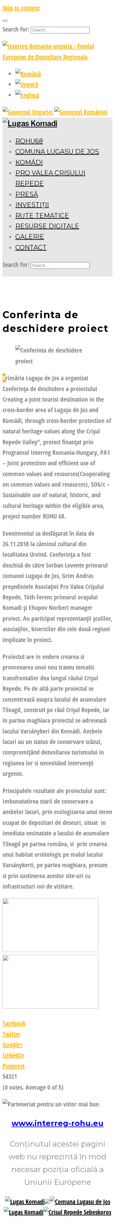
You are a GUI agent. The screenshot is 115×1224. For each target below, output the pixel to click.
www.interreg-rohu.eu (57, 1123)
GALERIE (29, 236)
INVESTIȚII (32, 205)
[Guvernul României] (80, 112)
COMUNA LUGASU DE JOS (57, 151)
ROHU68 (29, 141)
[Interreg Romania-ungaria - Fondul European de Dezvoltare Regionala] (57, 57)
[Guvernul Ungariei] (28, 112)
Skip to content (21, 8)
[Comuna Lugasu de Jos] (80, 1201)
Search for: (16, 29)
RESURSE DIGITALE (47, 226)
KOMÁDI (29, 162)
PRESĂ (26, 194)
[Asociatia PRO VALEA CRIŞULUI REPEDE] (77, 1212)
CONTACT (31, 247)
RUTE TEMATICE (42, 215)
